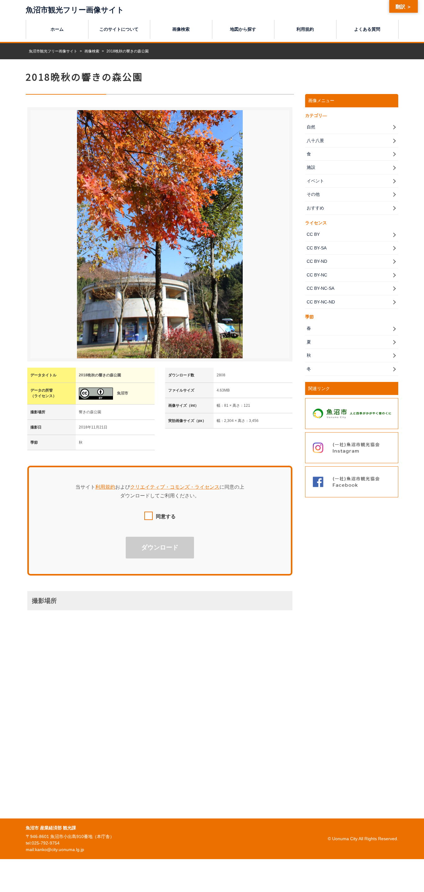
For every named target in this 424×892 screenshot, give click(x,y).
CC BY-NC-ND (321, 301)
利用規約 (305, 29)
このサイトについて (118, 29)
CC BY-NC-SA (320, 288)
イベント (315, 180)
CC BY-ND (317, 261)
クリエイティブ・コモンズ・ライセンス (174, 487)
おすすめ (315, 207)
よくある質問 (367, 29)
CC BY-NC (317, 274)
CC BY (313, 234)
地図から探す (243, 29)
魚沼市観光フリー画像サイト (75, 10)
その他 (313, 194)
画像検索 (181, 29)
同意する (166, 516)
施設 (311, 167)
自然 (311, 126)
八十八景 (315, 140)
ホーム (57, 29)
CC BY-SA (317, 247)
